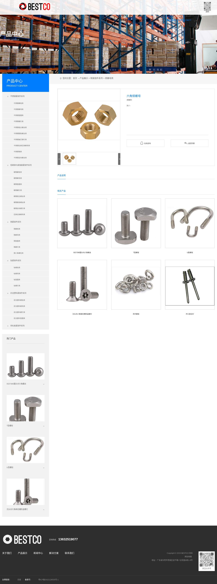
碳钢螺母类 (18, 178)
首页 (75, 78)
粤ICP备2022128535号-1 (48, 580)
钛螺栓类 (17, 267)
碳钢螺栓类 (18, 172)
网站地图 (188, 557)
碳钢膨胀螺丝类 (19, 202)
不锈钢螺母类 (18, 109)
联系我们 (124, 20)
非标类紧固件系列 (16, 326)
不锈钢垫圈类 (18, 115)
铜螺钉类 (17, 247)
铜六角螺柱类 (18, 253)
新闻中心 (94, 20)
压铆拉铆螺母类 (19, 214)
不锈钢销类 (18, 151)
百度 (19, 580)
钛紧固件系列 (14, 261)
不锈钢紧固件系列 (16, 96)
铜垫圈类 (17, 241)
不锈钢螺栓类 (18, 103)
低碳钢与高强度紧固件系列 (19, 165)
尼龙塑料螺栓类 (19, 300)
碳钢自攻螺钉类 (19, 208)
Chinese (140, 20)
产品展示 (78, 20)
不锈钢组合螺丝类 (20, 127)
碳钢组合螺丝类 (19, 196)
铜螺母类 (17, 235)
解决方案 (109, 20)
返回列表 (189, 143)
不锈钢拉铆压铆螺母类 (22, 145)
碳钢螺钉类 (18, 190)
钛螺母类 (17, 273)
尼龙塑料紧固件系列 (16, 293)
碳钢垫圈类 (18, 184)
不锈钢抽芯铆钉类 (20, 139)
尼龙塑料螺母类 (19, 306)
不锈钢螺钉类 (18, 121)
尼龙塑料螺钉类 (19, 312)
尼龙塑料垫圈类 (19, 318)
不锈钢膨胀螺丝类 (20, 133)
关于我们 (63, 20)
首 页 (50, 20)
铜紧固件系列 (14, 222)
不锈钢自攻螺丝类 (20, 158)
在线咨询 (145, 143)
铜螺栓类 (17, 229)
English (155, 20)
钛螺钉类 (17, 286)
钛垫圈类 (17, 279)
